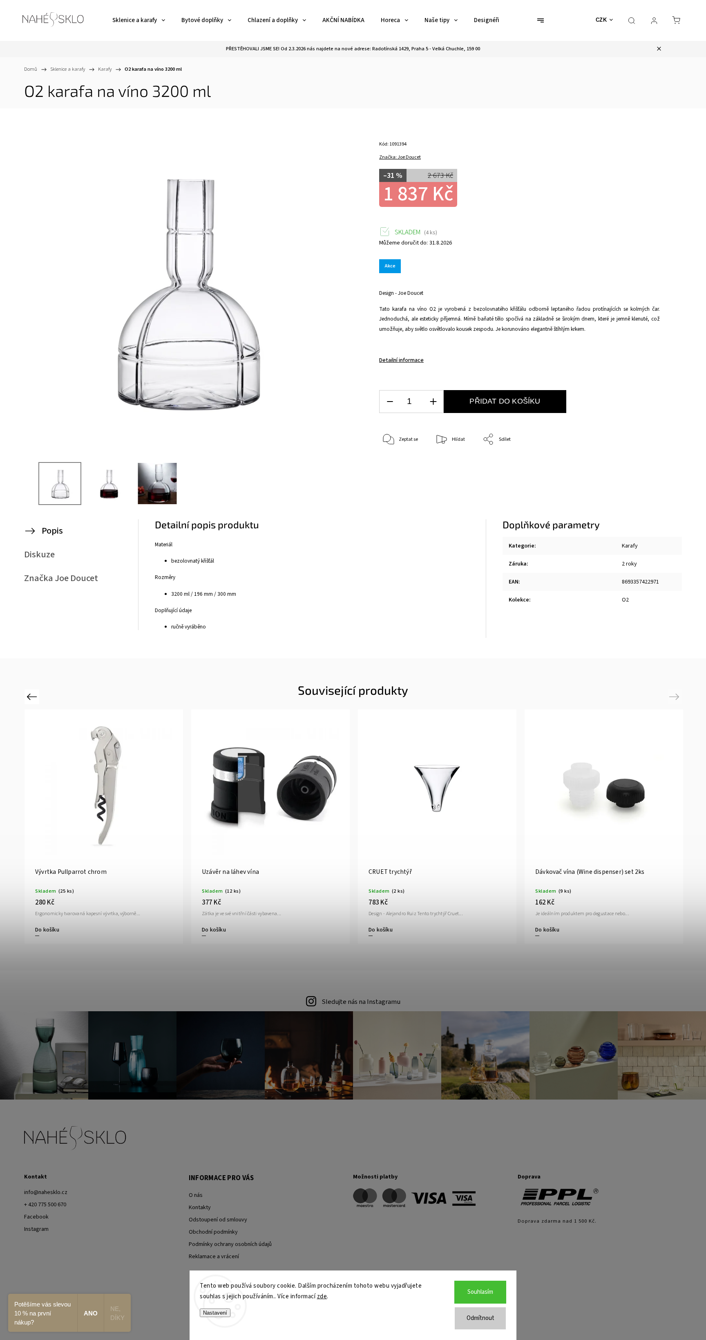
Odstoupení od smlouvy (218, 1220)
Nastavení (215, 1313)
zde (322, 1296)
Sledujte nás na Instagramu (361, 1002)
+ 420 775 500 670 (45, 1205)
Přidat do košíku (504, 401)
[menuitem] (138, 20)
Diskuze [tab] (39, 554)
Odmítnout (480, 1318)
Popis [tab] (52, 530)
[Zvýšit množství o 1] (433, 402)
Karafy (630, 546)
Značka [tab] (61, 578)
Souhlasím (480, 1292)
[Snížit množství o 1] (390, 402)
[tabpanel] (604, 826)
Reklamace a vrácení (214, 1256)
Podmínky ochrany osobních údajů (230, 1244)
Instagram (36, 1229)
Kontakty (200, 1207)
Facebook (36, 1217)
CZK (601, 20)
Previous (33, 697)
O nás (196, 1195)
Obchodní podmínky (213, 1232)
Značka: (400, 157)
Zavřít (642, 466)
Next (675, 697)
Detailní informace (401, 360)
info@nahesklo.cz (45, 1192)
